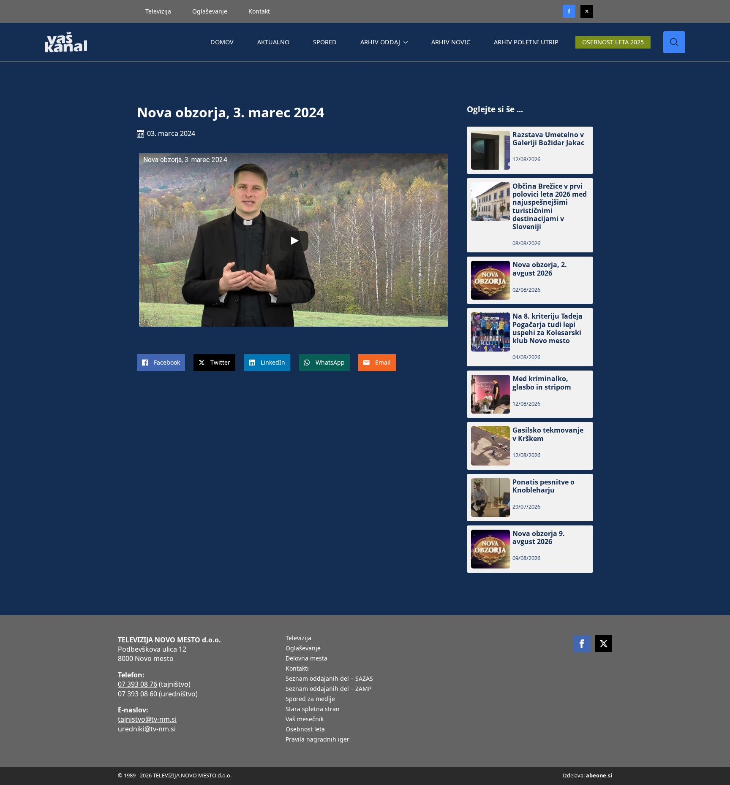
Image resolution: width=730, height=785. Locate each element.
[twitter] (586, 11)
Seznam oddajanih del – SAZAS (329, 679)
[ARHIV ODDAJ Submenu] (407, 42)
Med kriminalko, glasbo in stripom (541, 383)
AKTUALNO (273, 42)
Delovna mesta (306, 658)
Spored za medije (310, 699)
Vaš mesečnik (305, 719)
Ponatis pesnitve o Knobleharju (543, 486)
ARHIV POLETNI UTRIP (526, 42)
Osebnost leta (305, 729)
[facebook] (581, 643)
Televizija (158, 11)
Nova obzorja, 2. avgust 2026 (539, 269)
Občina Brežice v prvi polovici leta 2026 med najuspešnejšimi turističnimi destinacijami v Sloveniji (549, 206)
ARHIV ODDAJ (380, 42)
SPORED (325, 42)
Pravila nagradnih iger (317, 739)
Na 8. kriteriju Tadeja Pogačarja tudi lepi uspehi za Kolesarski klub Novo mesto (547, 328)
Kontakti (297, 669)
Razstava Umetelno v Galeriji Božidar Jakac (548, 139)
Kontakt (259, 11)
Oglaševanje (209, 11)
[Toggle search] (674, 42)
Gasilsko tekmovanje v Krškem (547, 434)
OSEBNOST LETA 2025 (613, 42)
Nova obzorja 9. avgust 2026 (538, 538)
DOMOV (222, 42)
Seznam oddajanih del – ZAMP (328, 689)
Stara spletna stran (313, 709)
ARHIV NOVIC (450, 42)
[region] (110, 718)
